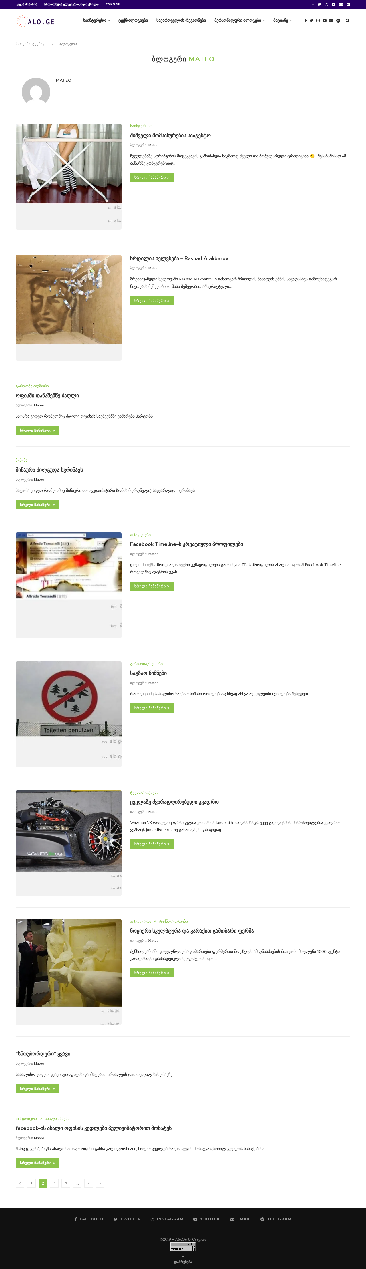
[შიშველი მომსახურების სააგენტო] (69, 177)
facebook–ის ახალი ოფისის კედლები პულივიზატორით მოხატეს (94, 1128)
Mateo (64, 80)
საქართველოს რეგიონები (181, 20)
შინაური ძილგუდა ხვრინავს (49, 469)
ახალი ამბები (57, 1118)
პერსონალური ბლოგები (237, 20)
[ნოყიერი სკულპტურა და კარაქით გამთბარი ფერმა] (69, 972)
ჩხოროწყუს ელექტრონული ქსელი (71, 4)
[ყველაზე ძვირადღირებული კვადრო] (69, 843)
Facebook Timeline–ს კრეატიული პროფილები (186, 544)
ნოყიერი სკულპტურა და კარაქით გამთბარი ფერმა (192, 930)
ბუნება (22, 460)
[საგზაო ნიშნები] (69, 714)
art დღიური (140, 534)
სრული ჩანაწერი (150, 177)
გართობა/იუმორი (32, 386)
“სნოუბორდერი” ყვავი (43, 1053)
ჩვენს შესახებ (26, 4)
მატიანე (280, 20)
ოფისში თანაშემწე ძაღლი (47, 395)
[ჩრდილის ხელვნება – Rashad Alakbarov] (69, 308)
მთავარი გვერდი (31, 43)
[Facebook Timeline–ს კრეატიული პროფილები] (69, 585)
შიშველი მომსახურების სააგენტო (170, 135)
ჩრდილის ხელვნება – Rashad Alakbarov (179, 258)
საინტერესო (94, 20)
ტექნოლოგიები (133, 20)
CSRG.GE (113, 4)
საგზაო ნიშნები (148, 673)
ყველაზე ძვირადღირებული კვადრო (174, 802)
